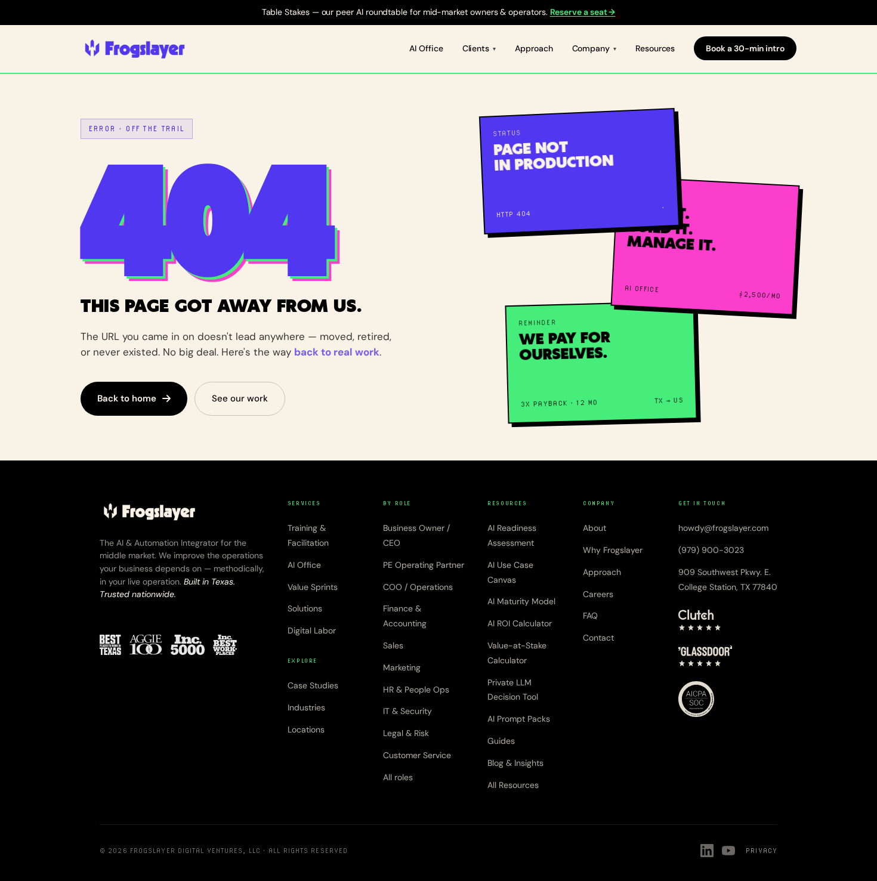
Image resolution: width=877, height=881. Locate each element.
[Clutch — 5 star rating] (699, 620)
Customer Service (417, 755)
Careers (598, 594)
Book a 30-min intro (745, 48)
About (594, 528)
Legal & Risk (406, 733)
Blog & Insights (515, 763)
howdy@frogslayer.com (723, 528)
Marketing (402, 667)
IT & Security (407, 711)
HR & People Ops (416, 689)
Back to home (126, 398)
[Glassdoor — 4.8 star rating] (705, 656)
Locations (306, 729)
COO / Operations (418, 587)
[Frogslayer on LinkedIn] (707, 850)
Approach (533, 48)
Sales (393, 645)
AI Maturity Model (521, 601)
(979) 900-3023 (711, 550)
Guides (501, 740)
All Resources (513, 785)
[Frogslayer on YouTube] (728, 850)
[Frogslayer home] (135, 49)
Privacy (761, 850)
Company (591, 48)
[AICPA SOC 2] (696, 699)
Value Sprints (313, 587)
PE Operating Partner (423, 564)
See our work (240, 398)
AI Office (426, 48)
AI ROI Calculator (519, 623)
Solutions (305, 608)
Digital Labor (312, 630)
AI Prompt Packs (518, 718)
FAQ (590, 615)
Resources (655, 48)
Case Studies (313, 685)
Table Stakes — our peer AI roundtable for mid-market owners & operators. (439, 12)
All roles (398, 777)
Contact (598, 637)
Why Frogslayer (613, 550)
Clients (476, 48)
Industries (306, 707)
